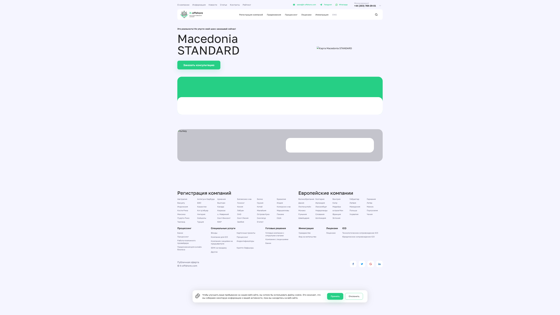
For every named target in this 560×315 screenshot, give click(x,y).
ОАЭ (239, 214)
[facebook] (353, 264)
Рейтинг (247, 5)
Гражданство (305, 233)
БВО (199, 203)
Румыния (302, 214)
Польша (353, 210)
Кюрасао (221, 210)
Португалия (372, 210)
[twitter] (362, 264)
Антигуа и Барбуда (206, 199)
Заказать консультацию (198, 65)
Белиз (260, 199)
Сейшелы (201, 218)
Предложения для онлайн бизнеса (189, 248)
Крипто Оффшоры (245, 248)
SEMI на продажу (219, 248)
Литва (369, 203)
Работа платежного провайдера (186, 241)
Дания (301, 203)
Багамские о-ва (244, 199)
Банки (180, 233)
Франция (336, 214)
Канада (220, 206)
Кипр (334, 203)
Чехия (369, 214)
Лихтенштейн (304, 206)
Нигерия (201, 214)
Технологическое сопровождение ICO (360, 233)
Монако (302, 210)
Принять (335, 296)
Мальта (370, 206)
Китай (259, 206)
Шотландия (320, 218)
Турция (200, 222)
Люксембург (321, 206)
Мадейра (336, 206)
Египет (260, 222)
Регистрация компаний (251, 14)
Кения (240, 206)
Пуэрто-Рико (183, 218)
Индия (280, 203)
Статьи (223, 5)
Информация (199, 5)
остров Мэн (337, 210)
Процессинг (291, 14)
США (279, 218)
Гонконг (241, 203)
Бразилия (281, 199)
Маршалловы (283, 210)
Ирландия (320, 203)
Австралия (182, 199)
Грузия (260, 203)
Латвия (353, 203)
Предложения (274, 14)
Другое (214, 252)
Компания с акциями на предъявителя (222, 242)
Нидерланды (321, 210)
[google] (371, 264)
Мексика (181, 214)
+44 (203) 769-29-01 (365, 6)
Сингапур (261, 218)
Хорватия (354, 214)
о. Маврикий (223, 214)
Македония (355, 206)
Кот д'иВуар (202, 210)
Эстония (336, 218)
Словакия (319, 214)
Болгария (319, 199)
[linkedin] (379, 264)
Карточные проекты (246, 233)
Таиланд (181, 222)
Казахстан (202, 206)
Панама (280, 214)
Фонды (214, 233)
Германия (371, 199)
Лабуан (240, 210)
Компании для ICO (219, 237)
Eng (334, 14)
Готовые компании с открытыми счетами (274, 234)
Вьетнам (221, 203)
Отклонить (354, 296)
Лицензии (306, 14)
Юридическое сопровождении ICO (358, 237)
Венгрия (336, 199)
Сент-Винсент (223, 218)
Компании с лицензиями (276, 239)
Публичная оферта (188, 262)
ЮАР (219, 222)
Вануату (181, 203)
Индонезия (182, 206)
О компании (183, 5)
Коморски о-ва (283, 206)
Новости (213, 5)
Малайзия (261, 210)
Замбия (240, 222)
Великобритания (306, 199)
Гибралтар (354, 199)
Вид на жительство (307, 237)
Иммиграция (321, 14)
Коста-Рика (182, 210)
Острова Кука (263, 214)
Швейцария (303, 218)
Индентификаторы (245, 241)
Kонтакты (235, 5)
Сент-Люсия (242, 218)
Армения (221, 199)
